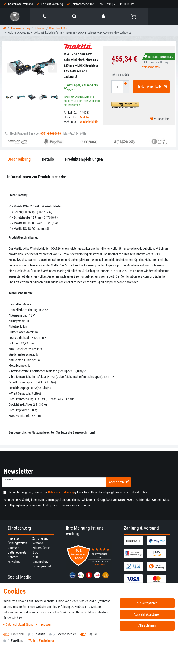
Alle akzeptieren (147, 603)
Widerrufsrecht (41, 548)
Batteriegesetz (17, 552)
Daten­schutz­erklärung (20, 624)
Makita (84, 117)
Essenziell (17, 634)
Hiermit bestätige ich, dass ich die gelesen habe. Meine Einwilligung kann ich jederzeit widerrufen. (78, 492)
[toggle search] (74, 16)
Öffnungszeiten (17, 543)
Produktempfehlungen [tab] (84, 159)
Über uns (13, 548)
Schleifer (39, 28)
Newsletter (15, 562)
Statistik (40, 634)
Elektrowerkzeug (20, 28)
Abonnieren (116, 482)
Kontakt (13, 557)
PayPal (92, 634)
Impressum (15, 538)
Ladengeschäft (42, 566)
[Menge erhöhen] (126, 83)
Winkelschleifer (58, 28)
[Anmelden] (104, 16)
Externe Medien (66, 634)
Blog (35, 552)
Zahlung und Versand (40, 541)
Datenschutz (40, 562)
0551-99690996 (50, 133)
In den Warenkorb (149, 86)
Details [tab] (48, 159)
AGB (35, 557)
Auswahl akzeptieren (147, 614)
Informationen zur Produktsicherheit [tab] (38, 176)
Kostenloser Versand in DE (160, 56)
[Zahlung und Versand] (135, 540)
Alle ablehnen (147, 625)
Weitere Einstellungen (42, 640)
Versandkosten (151, 67)
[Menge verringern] (126, 90)
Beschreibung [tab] (19, 159)
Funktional (17, 640)
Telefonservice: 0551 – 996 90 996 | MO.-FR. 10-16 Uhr (102, 4)
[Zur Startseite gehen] (4, 28)
